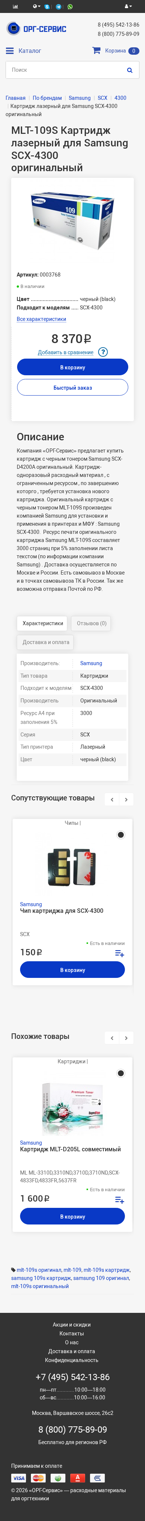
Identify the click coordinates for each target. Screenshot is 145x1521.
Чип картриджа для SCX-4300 (61, 911)
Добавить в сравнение (65, 352)
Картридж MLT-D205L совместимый (70, 1149)
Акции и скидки (72, 1325)
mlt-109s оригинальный (40, 1286)
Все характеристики (41, 319)
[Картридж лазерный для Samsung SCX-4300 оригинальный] (72, 221)
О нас (71, 1342)
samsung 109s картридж (41, 1278)
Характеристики (43, 623)
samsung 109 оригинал (101, 1278)
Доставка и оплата (46, 642)
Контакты (71, 1334)
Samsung (91, 663)
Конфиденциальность (72, 1360)
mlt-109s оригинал (39, 1270)
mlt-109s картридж (107, 1270)
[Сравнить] (119, 954)
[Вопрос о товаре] (103, 352)
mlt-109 (72, 1270)
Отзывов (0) (92, 623)
